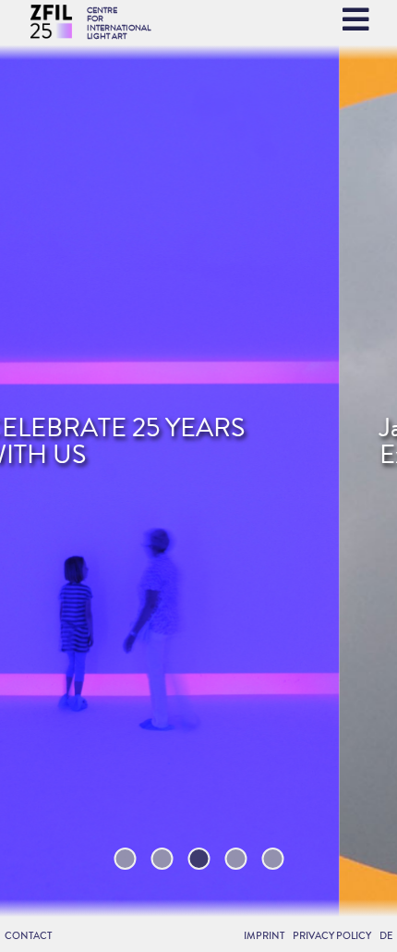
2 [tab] (161, 858)
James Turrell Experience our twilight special (196, 441)
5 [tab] (272, 858)
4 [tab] (236, 858)
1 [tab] (125, 858)
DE (385, 935)
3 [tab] (198, 858)
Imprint (264, 936)
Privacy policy (332, 936)
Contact (28, 935)
